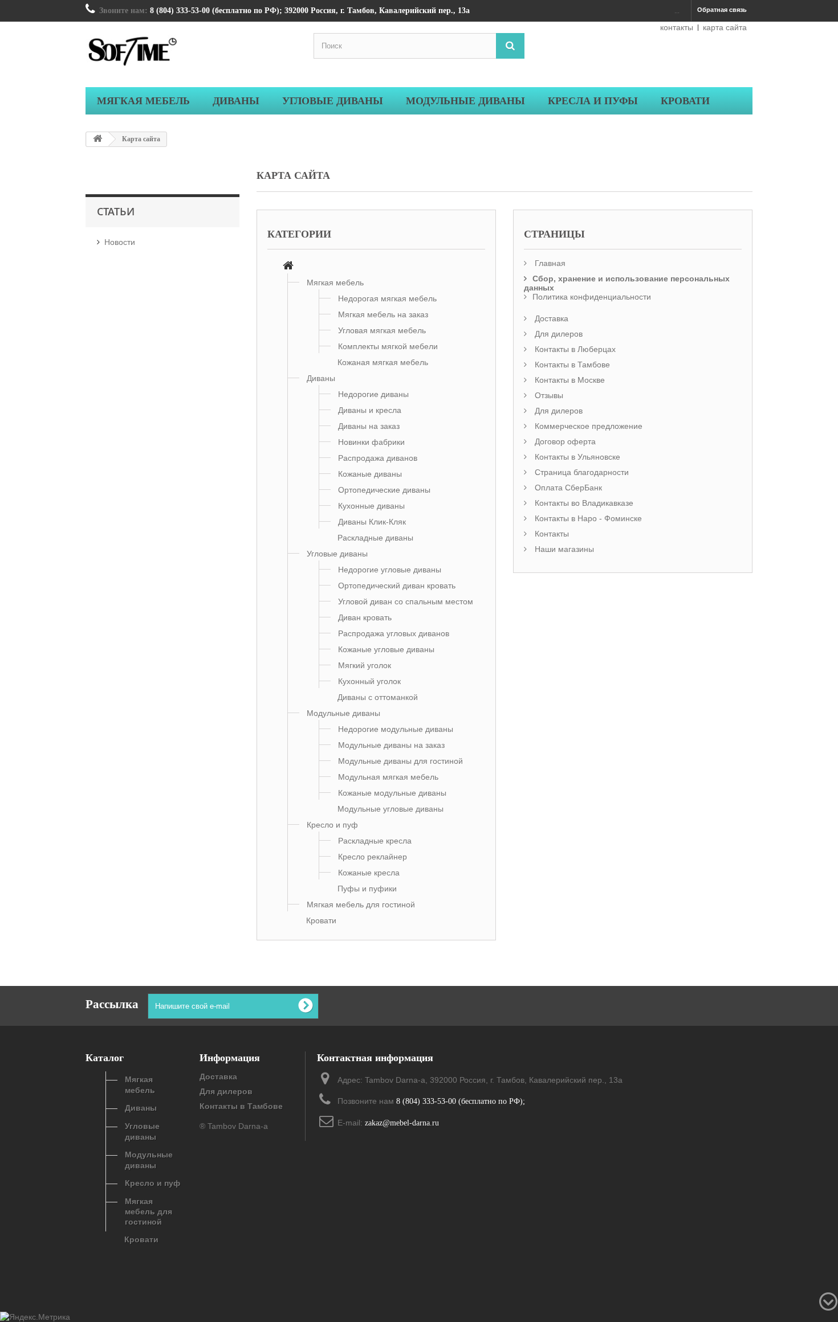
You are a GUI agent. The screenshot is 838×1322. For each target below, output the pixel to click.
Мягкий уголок (364, 665)
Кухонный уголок (369, 681)
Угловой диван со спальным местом (405, 601)
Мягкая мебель (335, 282)
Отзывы (547, 395)
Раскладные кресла (375, 840)
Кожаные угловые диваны (386, 649)
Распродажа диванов (377, 458)
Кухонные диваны (371, 505)
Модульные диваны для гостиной (400, 761)
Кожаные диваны (370, 473)
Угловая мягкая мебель (382, 330)
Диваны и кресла (369, 410)
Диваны (321, 378)
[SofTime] (191, 53)
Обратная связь (722, 9)
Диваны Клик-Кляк (372, 521)
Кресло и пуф (332, 824)
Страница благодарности (580, 472)
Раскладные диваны (375, 537)
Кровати (321, 920)
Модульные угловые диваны (390, 808)
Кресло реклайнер (372, 856)
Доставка (550, 318)
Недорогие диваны (373, 394)
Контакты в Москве (568, 379)
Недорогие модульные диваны (395, 729)
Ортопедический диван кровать (396, 585)
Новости (119, 242)
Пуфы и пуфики (367, 888)
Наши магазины (563, 549)
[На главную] (97, 139)
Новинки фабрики (371, 442)
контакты (676, 27)
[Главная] (288, 266)
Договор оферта (564, 441)
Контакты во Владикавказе (582, 502)
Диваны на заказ (369, 426)
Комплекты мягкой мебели (388, 346)
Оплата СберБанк (567, 487)
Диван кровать (365, 617)
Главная (549, 263)
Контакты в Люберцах (574, 349)
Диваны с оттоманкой (377, 697)
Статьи (116, 211)
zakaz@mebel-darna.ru (402, 1123)
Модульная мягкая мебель (388, 776)
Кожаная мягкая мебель (382, 362)
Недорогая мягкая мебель (387, 298)
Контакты (550, 533)
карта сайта (725, 27)
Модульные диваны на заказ (391, 745)
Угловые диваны (337, 553)
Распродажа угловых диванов (393, 633)
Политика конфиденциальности (591, 296)
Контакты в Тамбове (571, 364)
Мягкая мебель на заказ (383, 314)
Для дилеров (557, 333)
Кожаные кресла (369, 872)
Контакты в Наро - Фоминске (587, 518)
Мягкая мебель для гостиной (361, 904)
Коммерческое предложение (587, 426)
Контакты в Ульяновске (576, 456)
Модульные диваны (343, 713)
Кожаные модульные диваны (392, 792)
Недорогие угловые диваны (389, 569)
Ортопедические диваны (384, 489)
